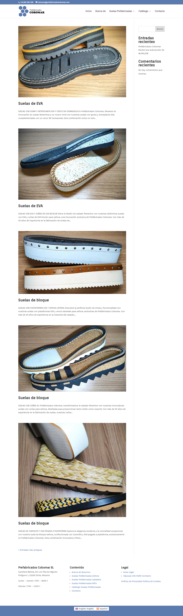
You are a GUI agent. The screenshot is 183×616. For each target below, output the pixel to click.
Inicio (88, 11)
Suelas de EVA (30, 103)
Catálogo (143, 11)
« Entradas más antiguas (30, 550)
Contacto (160, 11)
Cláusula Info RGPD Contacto (137, 576)
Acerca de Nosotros (81, 572)
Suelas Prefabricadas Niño (84, 583)
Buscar (160, 29)
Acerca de (100, 11)
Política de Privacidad (131, 581)
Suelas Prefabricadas (120, 11)
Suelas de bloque (33, 300)
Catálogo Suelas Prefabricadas (86, 587)
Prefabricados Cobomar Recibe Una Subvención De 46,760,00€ (151, 50)
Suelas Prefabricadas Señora (85, 576)
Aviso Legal (128, 572)
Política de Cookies (152, 581)
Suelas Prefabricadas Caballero (86, 579)
